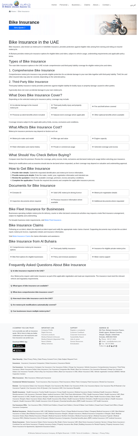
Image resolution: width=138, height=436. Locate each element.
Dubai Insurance (51, 363)
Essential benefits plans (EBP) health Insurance (76, 401)
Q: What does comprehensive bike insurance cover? (32, 292)
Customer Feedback (77, 332)
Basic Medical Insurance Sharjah (36, 416)
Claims (87, 5)
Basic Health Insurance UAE (79, 396)
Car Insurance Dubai (26, 386)
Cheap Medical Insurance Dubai (77, 411)
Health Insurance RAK (27, 401)
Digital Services (46, 332)
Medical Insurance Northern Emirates (61, 416)
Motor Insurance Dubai (28, 369)
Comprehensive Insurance (107, 367)
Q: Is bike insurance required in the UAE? (27, 271)
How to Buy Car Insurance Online (46, 371)
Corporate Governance (78, 334)
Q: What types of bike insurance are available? (29, 286)
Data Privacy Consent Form (47, 359)
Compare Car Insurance (43, 367)
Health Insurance (32, 392)
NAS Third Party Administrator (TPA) (73, 394)
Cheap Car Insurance (76, 367)
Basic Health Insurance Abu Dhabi (54, 399)
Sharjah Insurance (75, 413)
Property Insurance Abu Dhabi (67, 424)
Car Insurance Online (60, 367)
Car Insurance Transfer (26, 371)
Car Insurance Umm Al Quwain (37, 388)
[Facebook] (109, 346)
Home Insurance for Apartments (23, 426)
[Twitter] (114, 346)
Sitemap (95, 433)
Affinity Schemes (47, 344)
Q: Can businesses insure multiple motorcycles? (30, 311)
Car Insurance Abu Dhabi (60, 386)
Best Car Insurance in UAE (68, 371)
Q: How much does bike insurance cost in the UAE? (32, 298)
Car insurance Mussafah (72, 388)
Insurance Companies (36, 363)
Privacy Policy (104, 433)
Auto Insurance (43, 369)
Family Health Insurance (47, 392)
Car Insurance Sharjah (42, 386)
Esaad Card (99, 405)
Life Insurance (29, 394)
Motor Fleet (75, 382)
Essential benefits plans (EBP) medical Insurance (88, 418)
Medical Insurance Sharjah (58, 413)
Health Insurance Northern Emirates (79, 399)
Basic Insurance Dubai (34, 399)
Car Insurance (29, 367)
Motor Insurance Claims (22, 236)
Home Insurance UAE (70, 422)
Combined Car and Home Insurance (25, 424)
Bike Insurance (30, 378)
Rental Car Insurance (107, 382)
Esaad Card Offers (111, 405)
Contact (106, 5)
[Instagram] (116, 346)
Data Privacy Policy (30, 359)
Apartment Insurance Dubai (45, 426)
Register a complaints (77, 330)
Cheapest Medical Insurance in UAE (102, 411)
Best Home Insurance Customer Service (92, 422)
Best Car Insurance (82, 369)
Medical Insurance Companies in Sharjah (96, 413)
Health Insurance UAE (112, 394)
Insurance (24, 363)
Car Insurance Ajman (92, 386)
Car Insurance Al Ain (77, 386)
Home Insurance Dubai (34, 422)
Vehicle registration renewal (104, 371)
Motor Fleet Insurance (53, 220)
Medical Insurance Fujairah (103, 416)
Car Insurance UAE (55, 388)
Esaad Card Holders (65, 405)
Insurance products (48, 334)
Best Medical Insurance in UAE (37, 413)
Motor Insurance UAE (86, 371)
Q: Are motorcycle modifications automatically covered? (33, 305)
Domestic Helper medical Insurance (48, 394)
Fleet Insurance (64, 382)
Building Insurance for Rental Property (92, 424)
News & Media (46, 341)
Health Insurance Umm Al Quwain (47, 401)
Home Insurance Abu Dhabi (52, 422)
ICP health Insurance (101, 401)
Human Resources (76, 341)
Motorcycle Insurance (43, 378)
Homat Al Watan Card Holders (84, 405)
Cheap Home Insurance (116, 422)
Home (54, 5)
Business (76, 5)
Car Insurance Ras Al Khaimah (111, 386)
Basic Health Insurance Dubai (100, 396)
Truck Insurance (41, 382)
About (96, 5)
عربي (133, 4)
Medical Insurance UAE (35, 411)
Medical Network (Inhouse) (50, 337)
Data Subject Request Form (67, 359)
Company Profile (47, 330)
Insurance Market (64, 363)
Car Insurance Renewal (98, 369)
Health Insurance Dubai (95, 394)
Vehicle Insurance (91, 367)
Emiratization (74, 344)
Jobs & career (75, 339)
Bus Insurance (53, 382)
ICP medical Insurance (113, 418)
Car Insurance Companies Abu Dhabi (61, 369)
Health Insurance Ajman (101, 399)
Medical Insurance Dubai (83, 392)
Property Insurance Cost (114, 424)
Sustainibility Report (77, 337)
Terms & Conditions (83, 433)
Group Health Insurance (65, 392)
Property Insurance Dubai (47, 424)
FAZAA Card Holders (50, 405)
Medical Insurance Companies (59, 418)
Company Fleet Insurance (89, 382)
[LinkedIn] (112, 346)
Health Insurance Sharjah (39, 396)
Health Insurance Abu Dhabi (58, 396)
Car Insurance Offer (35, 405)
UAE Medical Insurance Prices (55, 411)
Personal (64, 5)
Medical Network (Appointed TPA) (52, 339)
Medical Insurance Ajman (84, 416)
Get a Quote (19, 28)
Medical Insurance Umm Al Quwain (36, 418)
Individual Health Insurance (102, 392)
